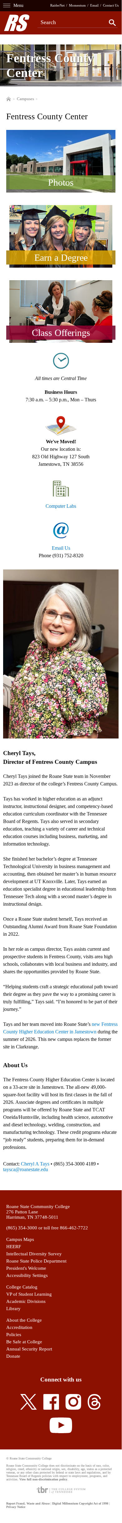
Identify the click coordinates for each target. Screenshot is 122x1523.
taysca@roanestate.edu (25, 1169)
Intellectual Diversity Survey (34, 1253)
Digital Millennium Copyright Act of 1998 (80, 1503)
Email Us (61, 548)
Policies (13, 1334)
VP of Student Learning (29, 1294)
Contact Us (111, 5)
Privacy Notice (15, 1507)
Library (13, 1308)
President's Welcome (26, 1268)
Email (94, 5)
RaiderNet (57, 5)
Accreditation (19, 1327)
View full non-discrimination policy (43, 1479)
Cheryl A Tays (35, 1163)
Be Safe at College (24, 1341)
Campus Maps (20, 1239)
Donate (13, 1356)
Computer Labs (61, 506)
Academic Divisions (26, 1301)
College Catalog (21, 1286)
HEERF (13, 1246)
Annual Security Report (29, 1348)
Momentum (77, 5)
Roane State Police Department (36, 1260)
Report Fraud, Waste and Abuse (28, 1503)
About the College (24, 1320)
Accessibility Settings (27, 1275)
